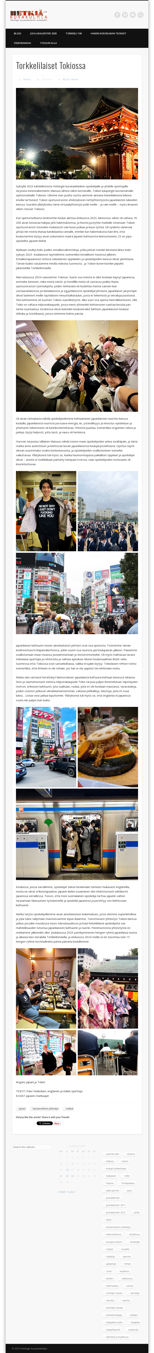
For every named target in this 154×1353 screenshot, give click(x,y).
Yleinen (74, 79)
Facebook (117, 15)
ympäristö (133, 1329)
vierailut (110, 1300)
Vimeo (125, 15)
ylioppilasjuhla (113, 1329)
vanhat (129, 1285)
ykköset (134, 1315)
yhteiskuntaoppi (114, 1315)
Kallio (108, 1219)
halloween (111, 1176)
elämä (125, 1161)
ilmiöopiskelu (128, 1183)
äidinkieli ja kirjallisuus (117, 1337)
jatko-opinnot (112, 1190)
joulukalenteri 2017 (116, 1205)
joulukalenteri (113, 1197)
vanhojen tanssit (114, 1293)
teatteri (110, 1278)
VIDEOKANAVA (22, 43)
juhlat (137, 1212)
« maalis (61, 1191)
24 (72, 1176)
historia (109, 1183)
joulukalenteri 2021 (116, 1212)
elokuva (110, 1161)
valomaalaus (112, 1285)
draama (131, 1154)
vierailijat (135, 1293)
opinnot (127, 1256)
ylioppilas (135, 1322)
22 (61, 1176)
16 (67, 1170)
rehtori (127, 1263)
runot (109, 1271)
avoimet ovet (112, 1154)
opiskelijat (111, 1263)
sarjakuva (124, 1271)
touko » (72, 1191)
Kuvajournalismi (114, 1242)
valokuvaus (127, 1278)
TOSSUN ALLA (48, 43)
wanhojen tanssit (114, 1307)
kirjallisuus (134, 1234)
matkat (69, 1108)
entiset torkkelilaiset (116, 1168)
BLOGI (17, 33)
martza (26, 79)
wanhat (126, 1300)
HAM (127, 1176)
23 (67, 1176)
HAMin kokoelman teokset (108, 33)
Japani (22, 1108)
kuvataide (135, 1242)
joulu (129, 1190)
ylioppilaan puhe (114, 1322)
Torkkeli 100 (74, 33)
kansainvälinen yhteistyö (46, 1108)
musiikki (125, 1249)
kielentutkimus (113, 1234)
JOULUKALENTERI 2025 (43, 33)
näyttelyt (110, 1256)
